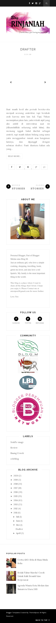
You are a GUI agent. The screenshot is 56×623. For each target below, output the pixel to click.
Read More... (14, 156)
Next (45, 82)
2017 (16, 488)
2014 (16, 500)
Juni (18, 521)
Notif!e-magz (17, 442)
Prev (11, 82)
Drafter (28, 49)
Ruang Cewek (17, 453)
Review (14, 447)
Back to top (42, 620)
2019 (16, 479)
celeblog (14, 458)
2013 (16, 504)
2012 (16, 508)
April (18, 533)
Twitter (28, 323)
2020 (16, 475)
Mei (18, 525)
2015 (16, 496)
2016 (16, 492)
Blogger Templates (13, 612)
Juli (17, 516)
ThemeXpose (34, 612)
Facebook (16, 323)
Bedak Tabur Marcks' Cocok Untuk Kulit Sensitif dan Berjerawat (31, 576)
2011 (15, 512)
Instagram (40, 323)
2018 (16, 484)
